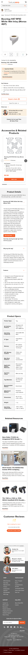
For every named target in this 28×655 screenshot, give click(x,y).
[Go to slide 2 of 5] (25, 160)
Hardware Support (7, 612)
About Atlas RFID (19, 603)
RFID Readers (6, 592)
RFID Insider (6, 605)
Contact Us (6, 73)
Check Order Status (19, 590)
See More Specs (5, 94)
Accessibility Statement (20, 650)
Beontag (3, 62)
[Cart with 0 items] (26, 2)
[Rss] (4, 627)
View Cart (17, 592)
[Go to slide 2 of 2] (1, 54)
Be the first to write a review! (14, 530)
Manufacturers (6, 584)
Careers (17, 605)
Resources (5, 607)
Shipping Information (8, 611)
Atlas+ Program (18, 580)
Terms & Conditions (8, 652)
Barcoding (5, 582)
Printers (5, 586)
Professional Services (6, 589)
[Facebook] (11, 627)
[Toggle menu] (2, 2)
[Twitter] (18, 627)
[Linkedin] (8, 627)
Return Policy (6, 614)
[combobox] (10, 5)
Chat (20, 113)
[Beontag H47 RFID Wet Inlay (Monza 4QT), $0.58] (14, 145)
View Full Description (7, 76)
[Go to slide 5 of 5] (2, 160)
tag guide (9, 240)
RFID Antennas (6, 580)
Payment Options (7, 609)
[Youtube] (14, 627)
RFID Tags (5, 594)
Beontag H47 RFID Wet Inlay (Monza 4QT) (14, 157)
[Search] (25, 5)
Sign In (16, 582)
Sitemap (5, 650)
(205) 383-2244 (13, 113)
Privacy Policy (11, 650)
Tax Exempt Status (19, 588)
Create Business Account (19, 585)
